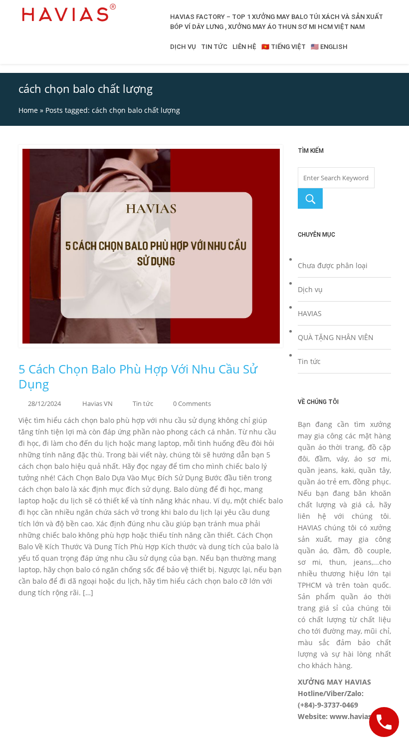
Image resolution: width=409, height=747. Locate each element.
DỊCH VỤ (183, 46)
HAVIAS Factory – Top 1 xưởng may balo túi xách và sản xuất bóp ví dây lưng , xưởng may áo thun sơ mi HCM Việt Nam (276, 21)
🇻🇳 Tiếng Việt (283, 46)
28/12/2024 (44, 403)
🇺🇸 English (329, 46)
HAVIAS (310, 313)
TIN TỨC (214, 46)
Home (28, 110)
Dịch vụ (310, 289)
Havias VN (97, 403)
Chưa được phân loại (333, 265)
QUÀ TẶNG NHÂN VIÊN (336, 337)
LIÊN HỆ (244, 46)
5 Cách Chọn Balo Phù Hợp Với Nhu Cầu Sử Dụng (137, 376)
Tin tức (143, 403)
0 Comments (192, 403)
